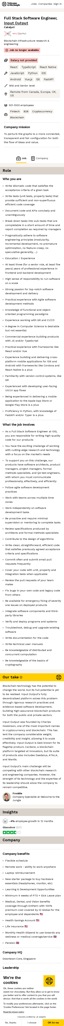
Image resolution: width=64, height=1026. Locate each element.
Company (42, 158)
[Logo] (11, 4)
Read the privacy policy (13, 1012)
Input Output (16, 23)
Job (24, 158)
